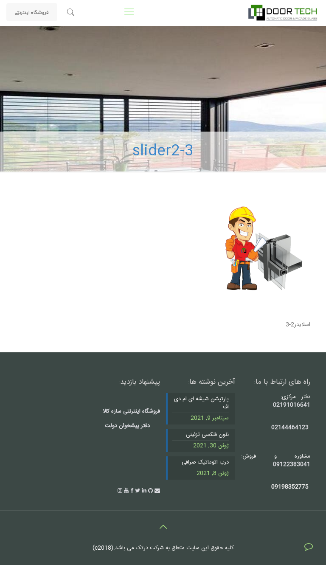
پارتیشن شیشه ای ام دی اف (201, 403)
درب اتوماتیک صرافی (205, 462)
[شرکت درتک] (282, 12)
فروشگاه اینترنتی (32, 11)
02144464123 (290, 427)
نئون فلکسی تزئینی (207, 435)
